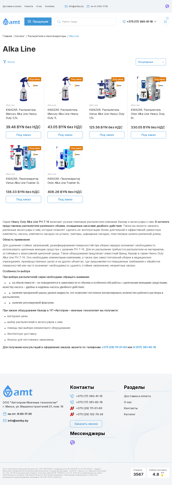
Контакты (49, 6)
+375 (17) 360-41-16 (89, 396)
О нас (39, 6)
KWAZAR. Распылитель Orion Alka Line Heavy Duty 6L (148, 114)
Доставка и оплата (12, 6)
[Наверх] (166, 478)
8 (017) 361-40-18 (144, 347)
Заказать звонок (86, 423)
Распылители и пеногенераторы (47, 36)
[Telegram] (167, 6)
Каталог (20, 36)
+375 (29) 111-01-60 (114, 347)
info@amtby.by (76, 6)
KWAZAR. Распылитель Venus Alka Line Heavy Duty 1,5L (106, 114)
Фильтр (11, 62)
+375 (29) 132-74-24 (89, 414)
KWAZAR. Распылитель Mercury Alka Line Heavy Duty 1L (63, 114)
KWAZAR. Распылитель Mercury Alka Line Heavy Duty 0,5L (21, 114)
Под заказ (23, 135)
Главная (7, 36)
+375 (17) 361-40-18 (89, 402)
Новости (29, 6)
